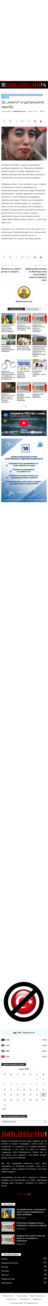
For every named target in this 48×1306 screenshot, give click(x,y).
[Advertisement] (24, 40)
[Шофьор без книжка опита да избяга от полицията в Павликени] (39, 318)
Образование (6, 1283)
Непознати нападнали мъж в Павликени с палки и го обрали (24, 327)
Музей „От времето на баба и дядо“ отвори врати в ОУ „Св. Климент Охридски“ (8, 398)
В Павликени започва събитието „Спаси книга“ (39, 373)
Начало (3, 90)
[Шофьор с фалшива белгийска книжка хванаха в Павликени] (24, 387)
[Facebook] (4, 121)
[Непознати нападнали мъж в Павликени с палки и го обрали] (24, 318)
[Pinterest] (22, 121)
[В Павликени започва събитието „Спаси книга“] (39, 364)
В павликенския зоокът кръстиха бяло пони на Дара (24, 348)
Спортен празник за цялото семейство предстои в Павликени (23, 374)
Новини (14, 95)
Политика (38, 95)
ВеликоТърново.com (37, 1296)
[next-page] (25, 406)
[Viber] (10, 121)
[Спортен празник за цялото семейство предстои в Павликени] (24, 364)
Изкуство (5, 1275)
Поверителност (8, 1296)
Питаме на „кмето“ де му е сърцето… (11, 270)
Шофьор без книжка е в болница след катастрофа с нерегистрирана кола (36, 274)
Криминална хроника (9, 1263)
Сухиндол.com (11, 1299)
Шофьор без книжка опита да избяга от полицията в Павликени (38, 328)
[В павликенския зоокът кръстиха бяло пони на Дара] (24, 339)
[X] (16, 121)
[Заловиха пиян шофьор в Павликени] (39, 387)
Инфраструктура (8, 1279)
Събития (21, 90)
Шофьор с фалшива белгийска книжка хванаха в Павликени (23, 397)
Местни (22, 95)
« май (3, 1109)
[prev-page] (22, 406)
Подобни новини (16, 309)
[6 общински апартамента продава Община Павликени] (8, 339)
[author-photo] (24, 292)
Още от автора (32, 309)
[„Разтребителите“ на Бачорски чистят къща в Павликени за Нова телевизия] (8, 318)
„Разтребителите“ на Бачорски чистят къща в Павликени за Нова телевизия (8, 328)
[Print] (40, 121)
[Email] (34, 121)
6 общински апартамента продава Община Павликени (7, 348)
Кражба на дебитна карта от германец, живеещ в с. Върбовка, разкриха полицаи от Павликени (8, 375)
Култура (4, 1267)
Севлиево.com (25, 1299)
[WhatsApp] (28, 121)
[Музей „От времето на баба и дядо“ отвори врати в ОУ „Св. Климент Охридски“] (8, 387)
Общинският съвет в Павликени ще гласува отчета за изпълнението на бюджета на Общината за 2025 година (39, 351)
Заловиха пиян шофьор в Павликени (37, 395)
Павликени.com (19, 111)
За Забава (12, 90)
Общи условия (22, 1296)
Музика (29, 95)
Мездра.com (37, 1299)
